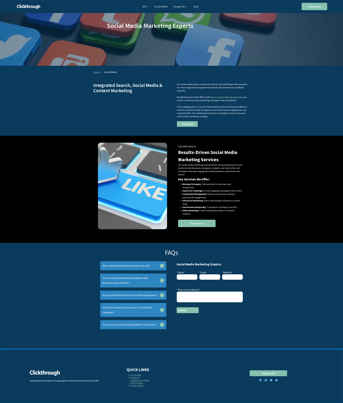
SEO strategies (217, 97)
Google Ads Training (140, 380)
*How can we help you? (188, 289)
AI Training (136, 375)
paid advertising (235, 97)
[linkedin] (271, 380)
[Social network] (276, 380)
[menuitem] (145, 6)
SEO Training (137, 383)
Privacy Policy (137, 385)
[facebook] (260, 380)
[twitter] (265, 380)
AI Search (135, 377)
